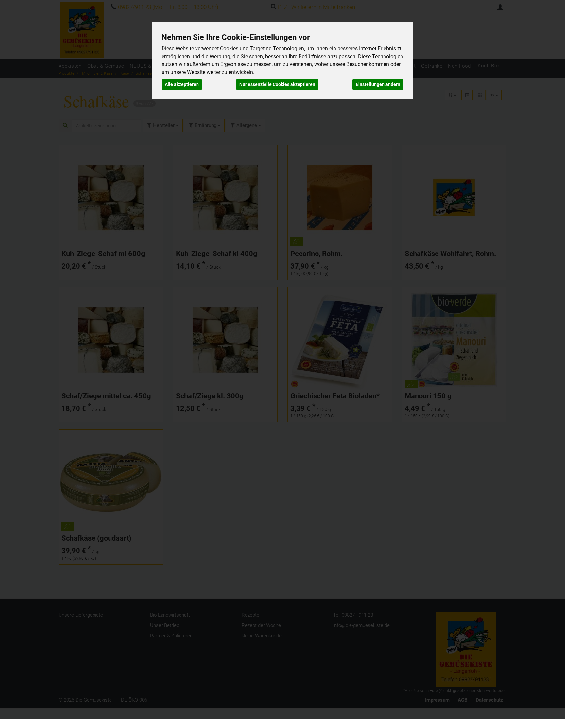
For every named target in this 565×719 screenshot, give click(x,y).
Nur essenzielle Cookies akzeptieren (277, 84)
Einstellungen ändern (378, 84)
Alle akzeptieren (182, 84)
